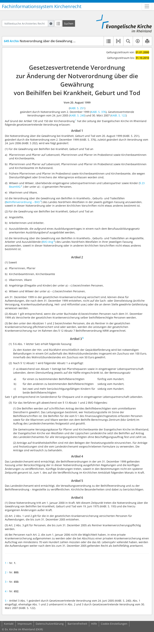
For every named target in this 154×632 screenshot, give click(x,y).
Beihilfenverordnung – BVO (23, 202)
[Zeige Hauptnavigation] (147, 6)
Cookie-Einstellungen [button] (114, 623)
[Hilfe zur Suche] (51, 23)
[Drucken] (147, 41)
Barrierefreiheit (77, 623)
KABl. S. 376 (98, 112)
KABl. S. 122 (118, 115)
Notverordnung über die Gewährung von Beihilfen (48, 41)
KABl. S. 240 (77, 115)
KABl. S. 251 (77, 108)
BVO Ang (47, 242)
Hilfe (94, 623)
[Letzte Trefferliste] (58, 23)
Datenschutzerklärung (50, 623)
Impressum (24, 623)
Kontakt (9, 623)
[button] (118, 41)
